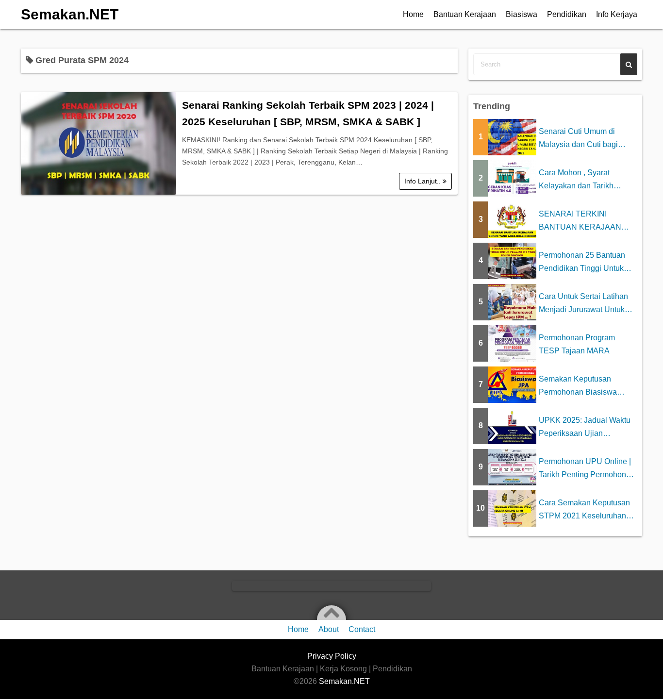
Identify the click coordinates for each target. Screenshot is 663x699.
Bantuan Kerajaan (464, 14)
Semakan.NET (69, 14)
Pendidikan (566, 14)
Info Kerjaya (616, 14)
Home (413, 14)
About (328, 629)
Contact (361, 629)
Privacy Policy (331, 656)
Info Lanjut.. (423, 181)
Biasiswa (521, 14)
